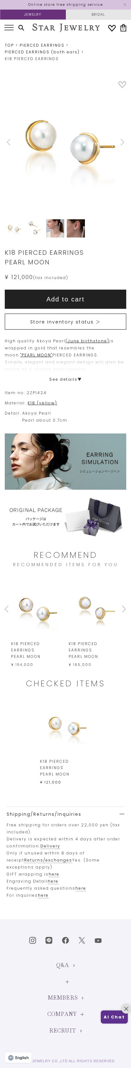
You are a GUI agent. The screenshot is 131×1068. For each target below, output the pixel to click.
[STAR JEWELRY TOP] (66, 28)
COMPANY (62, 1014)
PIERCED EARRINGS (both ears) (42, 52)
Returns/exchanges (48, 860)
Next (117, 142)
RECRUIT (62, 1030)
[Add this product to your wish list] (122, 87)
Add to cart (65, 299)
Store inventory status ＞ (65, 322)
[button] (114, 1017)
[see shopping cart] (123, 27)
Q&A (62, 965)
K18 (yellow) (42, 403)
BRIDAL (98, 14)
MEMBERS (63, 997)
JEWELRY (32, 14)
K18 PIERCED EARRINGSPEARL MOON (26, 650)
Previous (14, 142)
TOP (9, 45)
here (54, 874)
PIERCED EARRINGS (42, 45)
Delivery (50, 846)
